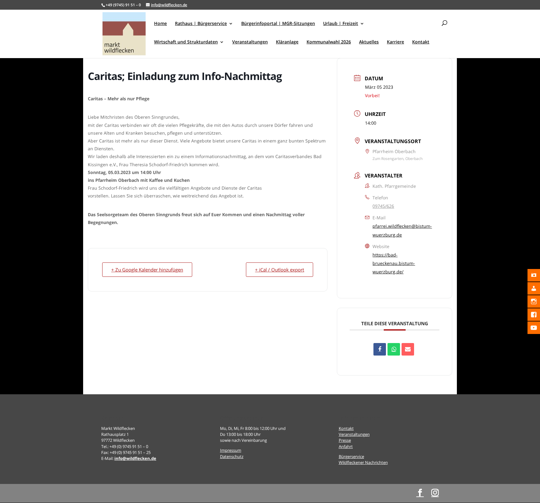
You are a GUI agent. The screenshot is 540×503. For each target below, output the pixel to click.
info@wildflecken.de (135, 458)
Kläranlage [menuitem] (287, 42)
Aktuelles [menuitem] (369, 42)
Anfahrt (346, 446)
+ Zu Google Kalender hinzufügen (147, 269)
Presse (345, 440)
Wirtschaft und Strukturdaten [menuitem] (186, 42)
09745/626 (383, 206)
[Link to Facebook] (420, 493)
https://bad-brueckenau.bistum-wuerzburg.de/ (393, 263)
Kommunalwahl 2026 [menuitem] (329, 42)
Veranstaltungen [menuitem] (250, 42)
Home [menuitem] (160, 23)
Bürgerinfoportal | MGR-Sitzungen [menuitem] (278, 23)
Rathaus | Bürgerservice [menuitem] (201, 23)
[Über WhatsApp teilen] (394, 349)
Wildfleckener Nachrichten (363, 462)
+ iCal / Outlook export (279, 269)
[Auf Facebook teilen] (379, 349)
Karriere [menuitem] (395, 42)
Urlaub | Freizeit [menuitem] (340, 23)
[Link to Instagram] (435, 493)
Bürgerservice (351, 456)
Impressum (230, 450)
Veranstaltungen (354, 434)
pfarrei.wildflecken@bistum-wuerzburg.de (402, 230)
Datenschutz (231, 456)
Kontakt (346, 428)
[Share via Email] (408, 349)
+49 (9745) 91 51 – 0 (123, 4)
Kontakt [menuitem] (420, 42)
